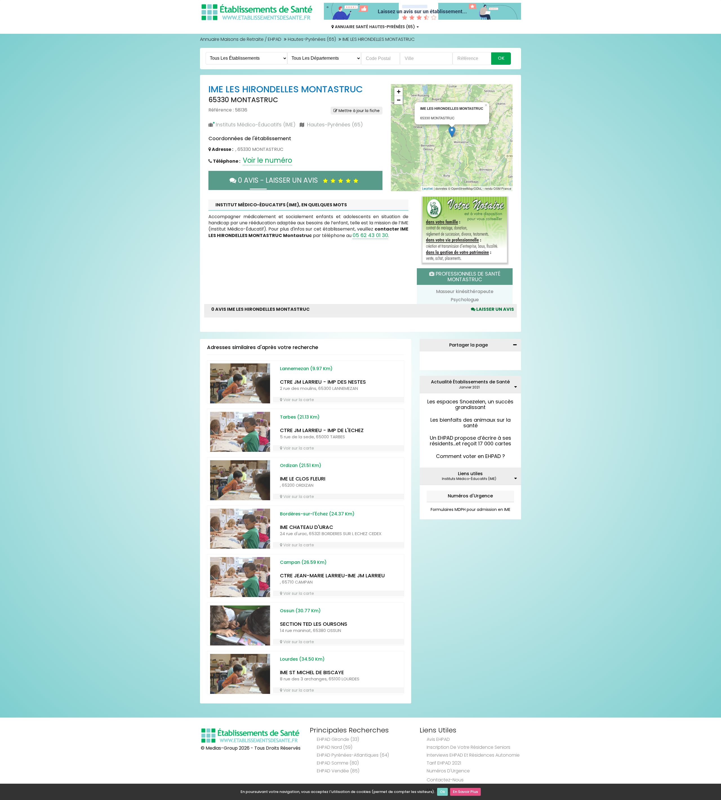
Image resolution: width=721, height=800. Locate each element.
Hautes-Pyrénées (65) (312, 39)
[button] (398, 138)
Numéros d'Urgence (470, 496)
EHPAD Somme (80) (338, 763)
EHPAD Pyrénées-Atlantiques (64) (353, 755)
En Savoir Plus (465, 791)
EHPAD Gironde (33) (338, 739)
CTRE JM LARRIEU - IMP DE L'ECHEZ (322, 430)
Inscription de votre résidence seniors (468, 747)
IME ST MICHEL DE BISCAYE (312, 672)
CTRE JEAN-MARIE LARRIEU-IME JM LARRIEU (332, 575)
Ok (442, 791)
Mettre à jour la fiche (358, 110)
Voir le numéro (267, 160)
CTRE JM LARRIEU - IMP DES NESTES (323, 381)
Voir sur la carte (298, 400)
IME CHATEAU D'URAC (306, 527)
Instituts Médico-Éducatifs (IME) (256, 124)
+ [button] (398, 91)
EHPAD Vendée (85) (338, 771)
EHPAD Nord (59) (334, 747)
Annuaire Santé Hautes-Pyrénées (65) (375, 27)
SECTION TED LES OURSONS (313, 623)
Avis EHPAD (438, 739)
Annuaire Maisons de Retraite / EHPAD (240, 39)
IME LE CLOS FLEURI (302, 478)
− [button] (398, 100)
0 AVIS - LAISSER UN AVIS (279, 180)
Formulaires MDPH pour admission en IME (470, 509)
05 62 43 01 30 (370, 235)
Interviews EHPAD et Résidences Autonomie (473, 755)
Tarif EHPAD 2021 (444, 763)
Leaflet (427, 188)
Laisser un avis (494, 309)
